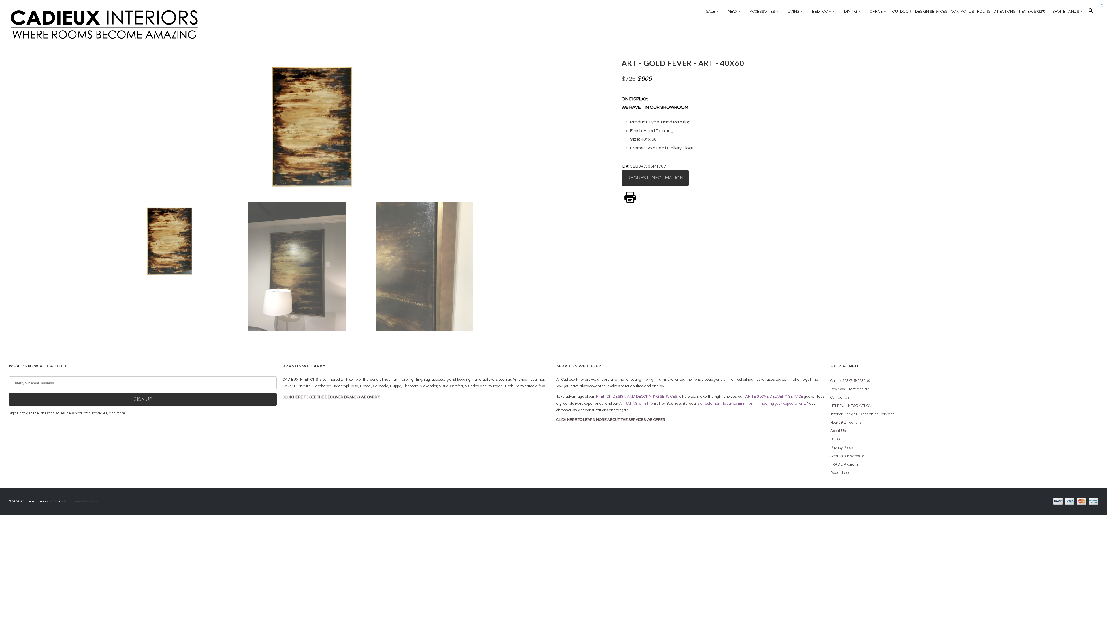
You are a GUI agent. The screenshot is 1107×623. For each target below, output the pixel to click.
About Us (838, 431)
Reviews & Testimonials (849, 389)
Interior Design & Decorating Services (862, 414)
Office (878, 11)
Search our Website (847, 456)
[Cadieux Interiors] (143, 25)
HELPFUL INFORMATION (850, 406)
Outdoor (901, 11)
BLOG (835, 439)
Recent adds (841, 473)
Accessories (764, 11)
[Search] (1091, 12)
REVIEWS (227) (1032, 11)
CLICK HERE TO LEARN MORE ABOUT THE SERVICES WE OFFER (610, 420)
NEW (734, 11)
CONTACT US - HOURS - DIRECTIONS (983, 11)
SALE (712, 11)
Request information (655, 178)
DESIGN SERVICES (931, 11)
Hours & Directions (845, 423)
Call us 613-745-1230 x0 (850, 381)
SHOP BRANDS (1067, 11)
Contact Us (839, 397)
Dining (852, 11)
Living (795, 11)
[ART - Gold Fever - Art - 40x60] (312, 127)
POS (53, 501)
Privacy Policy (841, 448)
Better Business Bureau (675, 403)
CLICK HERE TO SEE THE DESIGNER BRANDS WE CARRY (331, 397)
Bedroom (823, 11)
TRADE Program (844, 464)
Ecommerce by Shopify (82, 501)
